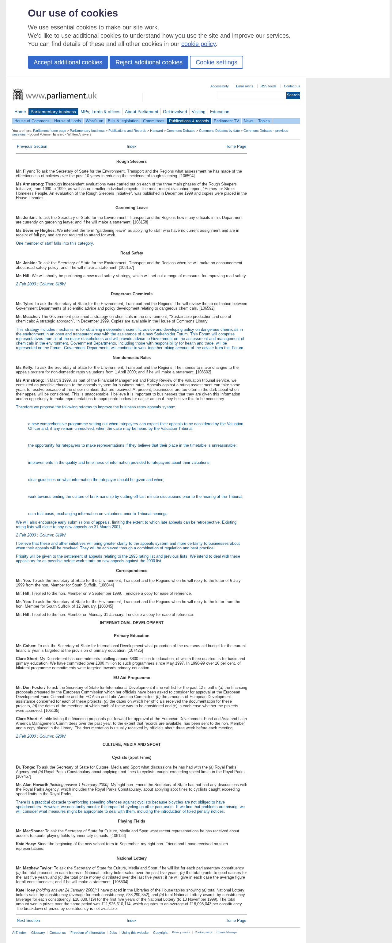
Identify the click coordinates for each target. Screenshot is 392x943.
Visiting (198, 111)
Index (132, 146)
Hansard (156, 130)
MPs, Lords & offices (100, 111)
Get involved (175, 111)
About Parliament (141, 111)
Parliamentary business (53, 111)
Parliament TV (226, 121)
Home (20, 111)
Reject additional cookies (149, 62)
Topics (264, 121)
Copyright (160, 932)
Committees (153, 121)
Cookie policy (203, 932)
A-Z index (19, 932)
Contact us (292, 86)
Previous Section (32, 146)
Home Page (235, 146)
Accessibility (219, 86)
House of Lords (67, 121)
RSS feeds (269, 86)
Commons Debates (181, 130)
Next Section (28, 920)
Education (219, 111)
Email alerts (244, 86)
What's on (94, 121)
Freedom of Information (87, 932)
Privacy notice (181, 932)
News (249, 121)
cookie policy (198, 43)
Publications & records (189, 121)
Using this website (135, 932)
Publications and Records (127, 130)
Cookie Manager (227, 932)
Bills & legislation (123, 121)
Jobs (113, 932)
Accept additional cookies (68, 62)
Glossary (38, 932)
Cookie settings (216, 62)
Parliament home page (49, 130)
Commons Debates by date (219, 130)
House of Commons (32, 121)
